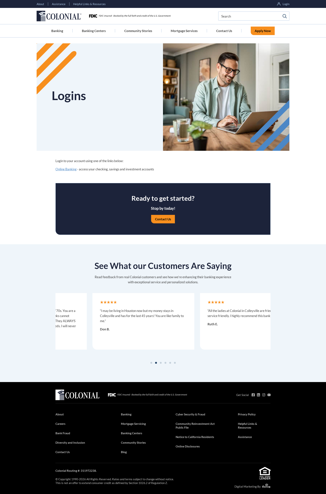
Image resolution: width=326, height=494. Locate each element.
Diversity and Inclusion (70, 442)
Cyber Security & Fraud (190, 414)
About (40, 4)
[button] (151, 363)
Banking (57, 31)
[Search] (284, 16)
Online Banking (66, 169)
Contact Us (224, 31)
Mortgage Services (184, 31)
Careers (60, 423)
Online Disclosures (188, 446)
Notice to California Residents (195, 437)
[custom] (253, 394)
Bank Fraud (62, 433)
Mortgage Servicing (133, 423)
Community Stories (138, 31)
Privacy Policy (247, 414)
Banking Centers (94, 31)
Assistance (58, 4)
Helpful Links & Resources (89, 4)
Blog (124, 452)
